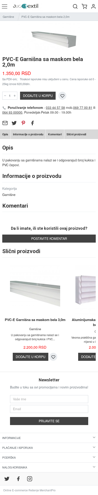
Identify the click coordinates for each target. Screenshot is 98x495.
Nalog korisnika (14, 467)
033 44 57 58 (55, 107)
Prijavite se (49, 421)
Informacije (11, 438)
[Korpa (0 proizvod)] (84, 6)
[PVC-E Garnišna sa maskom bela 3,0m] (35, 290)
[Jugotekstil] (26, 6)
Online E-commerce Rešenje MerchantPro (29, 490)
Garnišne (8, 17)
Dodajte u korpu (38, 95)
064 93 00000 (12, 112)
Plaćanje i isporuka (17, 448)
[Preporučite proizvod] (5, 123)
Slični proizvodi (76, 134)
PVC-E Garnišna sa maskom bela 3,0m (35, 319)
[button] (93, 6)
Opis (5, 134)
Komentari (55, 134)
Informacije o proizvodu (28, 134)
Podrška (9, 457)
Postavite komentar (49, 238)
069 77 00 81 (82, 107)
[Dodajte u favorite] (62, 96)
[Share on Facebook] (32, 123)
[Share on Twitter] (14, 123)
